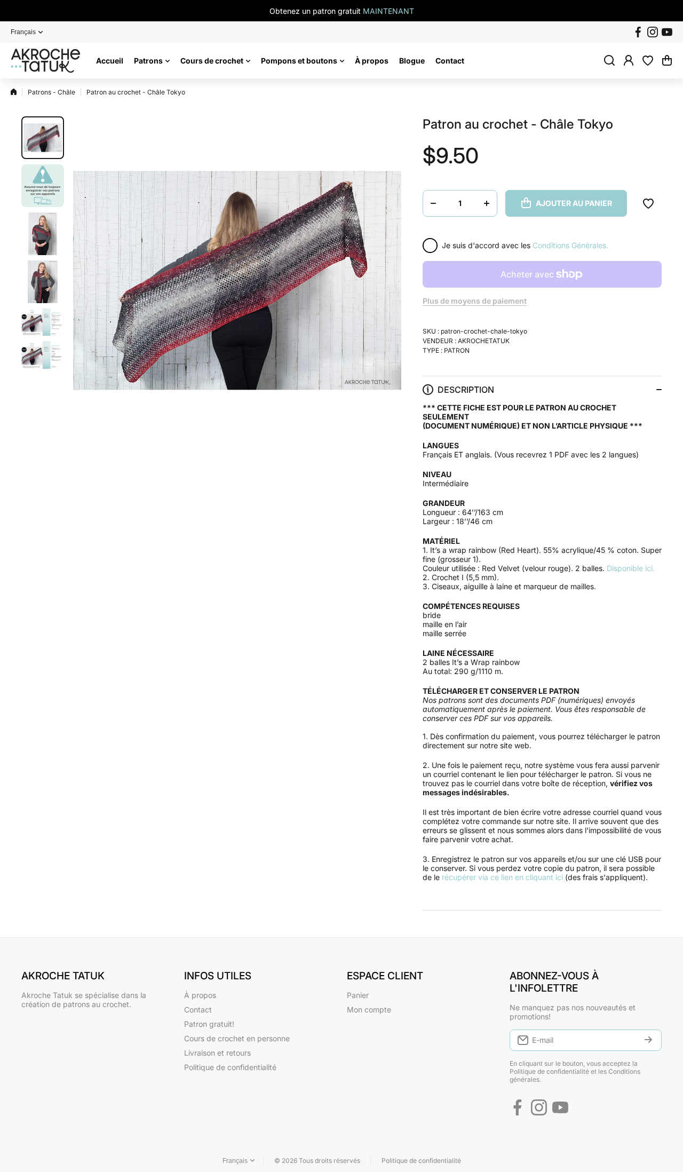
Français (23, 32)
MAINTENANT (388, 10)
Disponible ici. (631, 568)
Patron (457, 350)
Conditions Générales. (570, 245)
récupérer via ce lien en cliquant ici (502, 877)
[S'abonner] (648, 1040)
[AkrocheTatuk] (45, 60)
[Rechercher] (609, 60)
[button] (667, 60)
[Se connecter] (628, 60)
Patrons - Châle (51, 92)
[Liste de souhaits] (647, 60)
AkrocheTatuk (484, 341)
